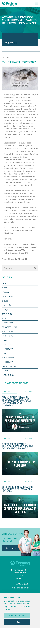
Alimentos (6, 288)
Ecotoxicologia (8, 331)
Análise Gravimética (9, 358)
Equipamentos (7, 323)
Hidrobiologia (7, 362)
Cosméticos (6, 344)
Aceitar (17, 622)
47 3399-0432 (20, 584)
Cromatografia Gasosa (10, 366)
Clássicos (6, 340)
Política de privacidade (17, 615)
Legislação (6, 305)
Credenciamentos (8, 296)
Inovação (5, 309)
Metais (4, 353)
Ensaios (5, 301)
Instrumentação (8, 375)
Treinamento (7, 314)
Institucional (7, 336)
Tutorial (5, 318)
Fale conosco (11, 548)
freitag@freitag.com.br (20, 588)
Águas (4, 283)
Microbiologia (7, 349)
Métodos (5, 292)
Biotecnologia (7, 371)
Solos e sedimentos (9, 327)
